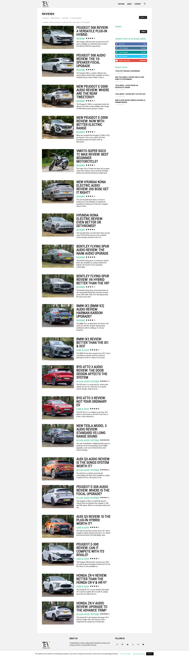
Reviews (121, 4)
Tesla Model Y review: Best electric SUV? (130, 94)
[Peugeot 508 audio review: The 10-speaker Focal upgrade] (58, 65)
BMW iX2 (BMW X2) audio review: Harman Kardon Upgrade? (90, 311)
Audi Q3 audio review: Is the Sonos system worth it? (93, 462)
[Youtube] (143, 644)
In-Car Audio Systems (75, 18)
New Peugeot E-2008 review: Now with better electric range (92, 123)
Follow (143, 48)
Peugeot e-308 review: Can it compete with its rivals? (90, 549)
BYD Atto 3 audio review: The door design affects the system (91, 372)
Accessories (46, 18)
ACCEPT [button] (149, 654)
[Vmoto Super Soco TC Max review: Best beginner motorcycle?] (58, 160)
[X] (138, 644)
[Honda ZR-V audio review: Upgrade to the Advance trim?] (58, 613)
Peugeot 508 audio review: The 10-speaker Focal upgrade (91, 60)
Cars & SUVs (65, 18)
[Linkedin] (128, 644)
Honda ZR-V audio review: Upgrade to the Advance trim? (91, 606)
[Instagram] (122, 644)
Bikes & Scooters (55, 18)
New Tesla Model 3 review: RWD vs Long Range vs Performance (129, 78)
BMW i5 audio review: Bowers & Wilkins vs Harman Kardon (130, 101)
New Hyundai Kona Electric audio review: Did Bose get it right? (92, 187)
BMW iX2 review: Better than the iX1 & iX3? (92, 342)
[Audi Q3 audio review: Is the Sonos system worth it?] (58, 468)
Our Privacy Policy (139, 654)
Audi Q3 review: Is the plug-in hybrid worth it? (93, 520)
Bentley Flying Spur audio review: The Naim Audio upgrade (92, 249)
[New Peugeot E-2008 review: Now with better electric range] (58, 127)
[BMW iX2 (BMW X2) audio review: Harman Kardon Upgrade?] (58, 315)
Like (144, 44)
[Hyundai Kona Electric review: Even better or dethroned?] (58, 225)
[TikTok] (133, 644)
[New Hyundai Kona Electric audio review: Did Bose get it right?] (58, 191)
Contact (138, 4)
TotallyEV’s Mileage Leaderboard (127, 71)
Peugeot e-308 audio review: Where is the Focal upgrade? (92, 490)
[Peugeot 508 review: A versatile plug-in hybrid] (58, 37)
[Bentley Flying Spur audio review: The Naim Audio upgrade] (58, 256)
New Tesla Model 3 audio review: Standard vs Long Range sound (91, 431)
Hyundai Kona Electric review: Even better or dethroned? (89, 220)
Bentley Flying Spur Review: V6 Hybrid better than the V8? (92, 279)
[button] (144, 4)
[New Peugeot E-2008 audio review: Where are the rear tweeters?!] (58, 96)
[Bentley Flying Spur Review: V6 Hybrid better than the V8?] (58, 285)
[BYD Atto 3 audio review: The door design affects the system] (58, 376)
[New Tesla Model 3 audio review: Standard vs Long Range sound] (58, 435)
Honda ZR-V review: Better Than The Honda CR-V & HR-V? (91, 579)
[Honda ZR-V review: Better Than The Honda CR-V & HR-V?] (58, 585)
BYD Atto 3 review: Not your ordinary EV (91, 401)
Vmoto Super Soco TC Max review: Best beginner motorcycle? (92, 156)
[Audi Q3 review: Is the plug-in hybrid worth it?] (58, 526)
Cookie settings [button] (125, 654)
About (129, 4)
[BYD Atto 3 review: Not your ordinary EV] (58, 407)
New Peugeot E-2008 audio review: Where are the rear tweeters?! (92, 91)
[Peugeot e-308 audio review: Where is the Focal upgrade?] (58, 496)
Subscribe (143, 60)
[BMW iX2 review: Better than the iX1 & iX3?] (58, 348)
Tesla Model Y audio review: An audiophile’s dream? (126, 86)
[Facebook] (117, 644)
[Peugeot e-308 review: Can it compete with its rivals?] (58, 554)
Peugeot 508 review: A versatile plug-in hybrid (92, 31)
